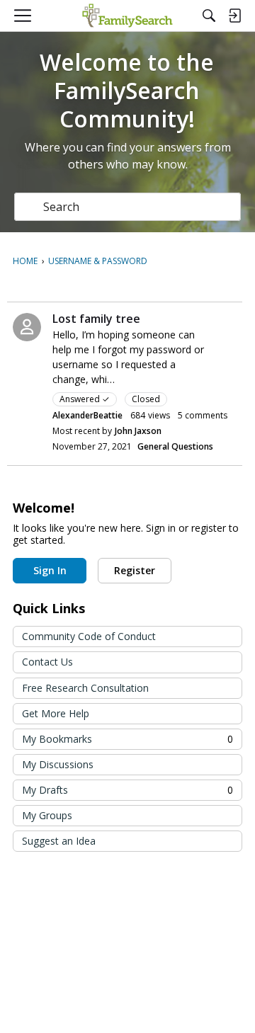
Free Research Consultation (85, 688)
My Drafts (127, 790)
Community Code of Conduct (89, 636)
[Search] (209, 15)
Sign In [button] (50, 570)
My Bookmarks (127, 739)
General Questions (175, 446)
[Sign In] (234, 15)
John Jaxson (138, 431)
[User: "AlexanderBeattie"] (27, 327)
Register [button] (134, 570)
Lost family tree (96, 318)
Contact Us (47, 661)
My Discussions (58, 764)
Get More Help (55, 713)
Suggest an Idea (59, 840)
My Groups (47, 815)
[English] (127, 15)
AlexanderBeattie (87, 415)
